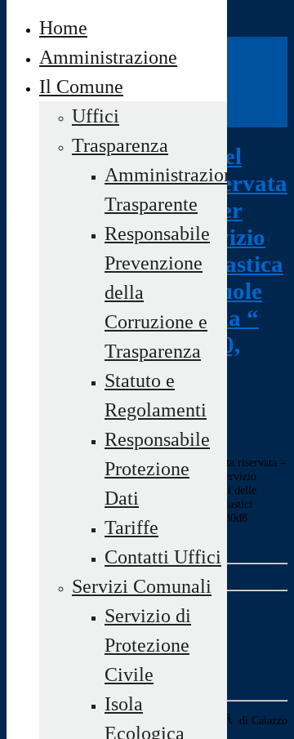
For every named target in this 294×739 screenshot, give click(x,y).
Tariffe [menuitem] (131, 527)
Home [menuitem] (63, 27)
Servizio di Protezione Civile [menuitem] (148, 645)
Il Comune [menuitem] (81, 86)
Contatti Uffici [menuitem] (163, 557)
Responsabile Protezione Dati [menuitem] (157, 469)
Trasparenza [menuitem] (120, 145)
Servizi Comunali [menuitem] (142, 586)
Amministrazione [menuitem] (108, 57)
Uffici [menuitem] (95, 116)
